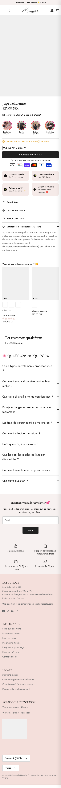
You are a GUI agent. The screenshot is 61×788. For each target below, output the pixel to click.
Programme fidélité (11, 642)
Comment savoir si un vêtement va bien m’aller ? (26, 383)
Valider (30, 530)
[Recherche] (10, 10)
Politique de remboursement (16, 689)
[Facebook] (3, 611)
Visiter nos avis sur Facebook (16, 712)
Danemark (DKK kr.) (14, 758)
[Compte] (51, 10)
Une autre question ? (15, 481)
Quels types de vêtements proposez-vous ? (27, 368)
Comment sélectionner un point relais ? (26, 470)
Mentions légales (10, 674)
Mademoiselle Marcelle (18, 775)
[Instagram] (8, 611)
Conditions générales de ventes (17, 684)
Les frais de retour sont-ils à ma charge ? (27, 423)
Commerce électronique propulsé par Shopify (29, 776)
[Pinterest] (12, 611)
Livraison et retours (11, 633)
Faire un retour (9, 638)
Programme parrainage (13, 647)
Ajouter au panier (30, 154)
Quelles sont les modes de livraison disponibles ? (23, 457)
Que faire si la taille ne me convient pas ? (27, 396)
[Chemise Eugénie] (45, 284)
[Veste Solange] (15, 284)
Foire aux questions (11, 628)
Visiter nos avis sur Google (15, 707)
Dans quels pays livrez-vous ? (20, 444)
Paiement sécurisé (11, 652)
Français (8, 767)
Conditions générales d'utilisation (18, 679)
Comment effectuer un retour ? (21, 433)
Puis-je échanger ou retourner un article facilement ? (26, 409)
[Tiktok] (17, 611)
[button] (9, 318)
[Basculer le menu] (3, 10)
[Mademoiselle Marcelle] (30, 10)
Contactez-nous (9, 656)
